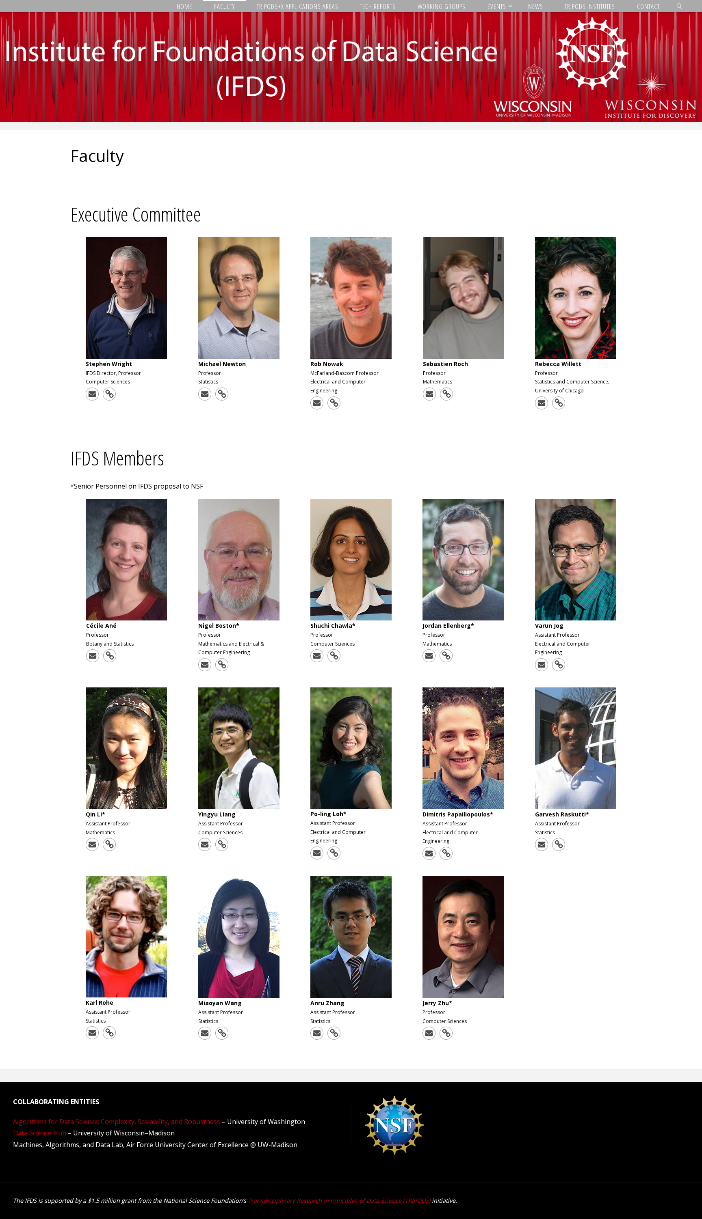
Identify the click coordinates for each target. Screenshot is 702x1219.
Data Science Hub (39, 1133)
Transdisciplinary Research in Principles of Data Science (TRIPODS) (339, 1200)
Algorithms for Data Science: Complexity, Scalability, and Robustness (116, 1121)
